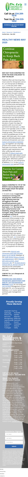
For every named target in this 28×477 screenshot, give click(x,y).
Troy (15, 311)
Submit (14, 446)
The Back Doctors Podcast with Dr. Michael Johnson (13, 264)
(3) (15, 237)
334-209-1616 (18, 14)
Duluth (16, 322)
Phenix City (8, 315)
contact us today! (17, 421)
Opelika (16, 315)
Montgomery (8, 318)
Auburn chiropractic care (13, 163)
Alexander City (9, 311)
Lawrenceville (8, 320)
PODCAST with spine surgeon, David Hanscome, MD (13, 261)
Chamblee (17, 324)
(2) (11, 216)
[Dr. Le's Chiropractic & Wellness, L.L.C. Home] (14, 6)
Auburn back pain (16, 153)
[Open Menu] (25, 4)
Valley (16, 328)
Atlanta (16, 326)
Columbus (7, 324)
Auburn (7, 326)
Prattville (17, 313)
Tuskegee (7, 328)
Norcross (7, 316)
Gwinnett (17, 320)
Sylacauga (7, 313)
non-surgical (6, 286)
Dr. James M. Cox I (16, 462)
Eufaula (6, 322)
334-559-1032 (18, 20)
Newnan (17, 316)
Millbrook (17, 318)
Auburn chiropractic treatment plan (12, 143)
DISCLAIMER (7, 460)
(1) (20, 127)
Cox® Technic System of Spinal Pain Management (13, 258)
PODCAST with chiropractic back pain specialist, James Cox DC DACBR (12, 253)
